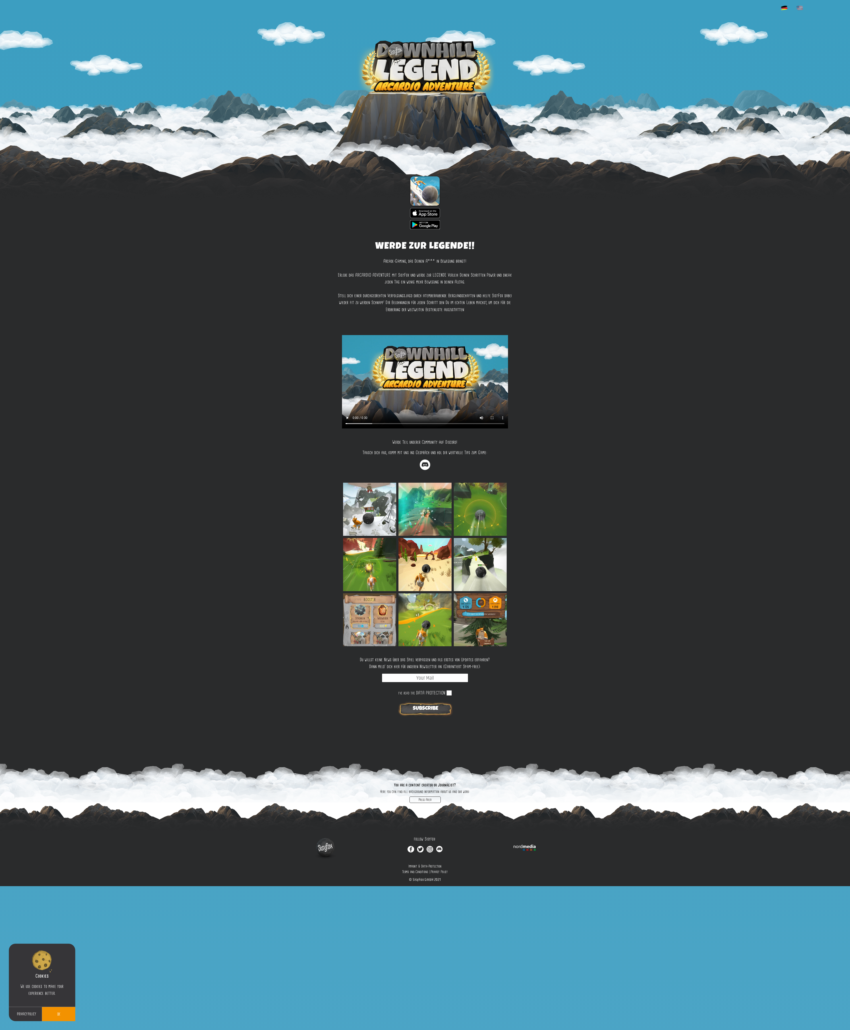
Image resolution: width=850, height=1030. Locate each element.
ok (58, 1013)
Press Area (425, 800)
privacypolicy (26, 1013)
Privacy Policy (439, 872)
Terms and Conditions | (416, 872)
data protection (431, 692)
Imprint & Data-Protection (425, 866)
